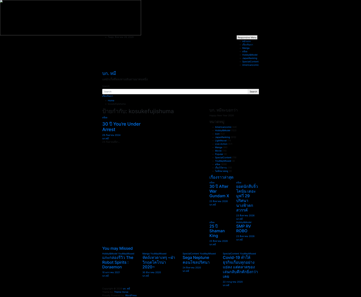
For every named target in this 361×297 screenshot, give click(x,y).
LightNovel (221, 140)
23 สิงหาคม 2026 (218, 201)
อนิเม (244, 51)
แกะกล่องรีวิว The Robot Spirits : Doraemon (117, 262)
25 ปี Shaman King (217, 231)
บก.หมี (105, 138)
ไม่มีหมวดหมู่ (221, 171)
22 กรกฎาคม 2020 (233, 281)
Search (106, 86)
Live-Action (221, 144)
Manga (245, 48)
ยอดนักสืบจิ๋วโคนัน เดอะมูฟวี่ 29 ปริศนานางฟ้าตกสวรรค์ (247, 198)
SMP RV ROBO (243, 228)
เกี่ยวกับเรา (247, 44)
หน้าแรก (246, 41)
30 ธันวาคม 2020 (151, 272)
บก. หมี (109, 73)
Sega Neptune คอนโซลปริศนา (196, 260)
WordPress (131, 295)
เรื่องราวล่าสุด (221, 177)
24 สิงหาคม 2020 (192, 267)
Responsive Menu (247, 37)
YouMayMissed (223, 160)
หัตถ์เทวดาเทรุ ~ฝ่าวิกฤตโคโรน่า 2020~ (158, 262)
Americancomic (250, 64)
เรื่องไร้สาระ (221, 167)
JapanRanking (249, 58)
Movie (218, 150)
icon (217, 133)
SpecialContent (250, 61)
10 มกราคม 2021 (111, 272)
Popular (219, 154)
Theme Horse (121, 292)
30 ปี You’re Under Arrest (121, 126)
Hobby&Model (249, 54)
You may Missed (117, 248)
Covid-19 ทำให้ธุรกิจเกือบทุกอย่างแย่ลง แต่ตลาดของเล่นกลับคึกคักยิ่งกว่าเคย (240, 267)
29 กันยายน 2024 (111, 135)
